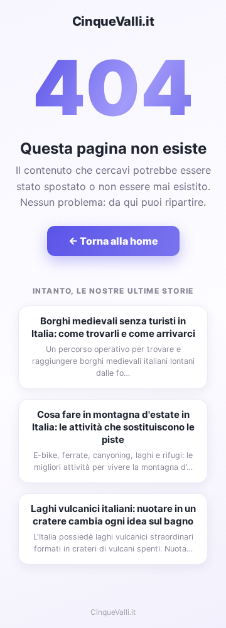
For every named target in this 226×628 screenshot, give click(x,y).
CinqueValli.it (113, 21)
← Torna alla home (113, 241)
